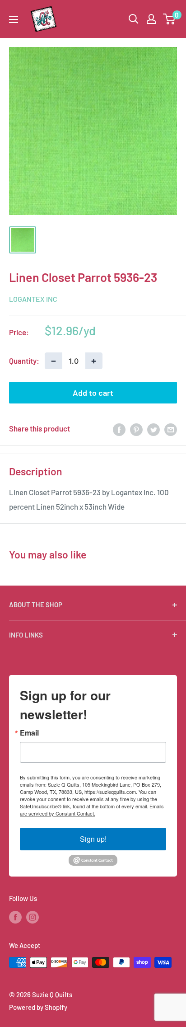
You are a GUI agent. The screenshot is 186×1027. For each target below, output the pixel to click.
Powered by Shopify (38, 1007)
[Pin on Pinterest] (136, 429)
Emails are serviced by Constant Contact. (92, 809)
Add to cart (93, 393)
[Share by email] (170, 429)
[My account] (151, 19)
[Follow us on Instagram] (32, 917)
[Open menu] (13, 19)
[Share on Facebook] (119, 429)
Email (29, 732)
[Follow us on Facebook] (15, 917)
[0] (169, 19)
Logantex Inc (33, 299)
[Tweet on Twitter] (153, 429)
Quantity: (24, 360)
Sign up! (93, 839)
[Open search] (134, 19)
